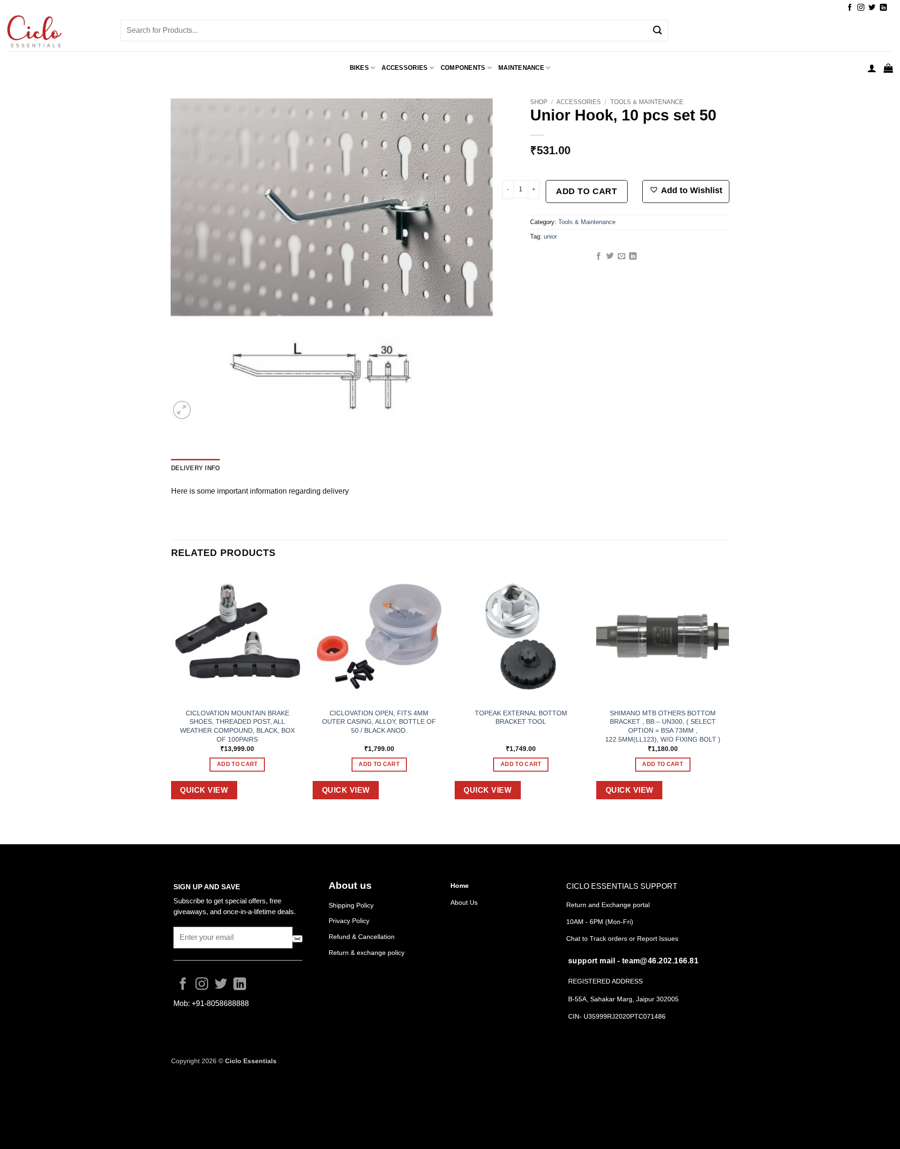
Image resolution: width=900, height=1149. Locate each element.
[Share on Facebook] (598, 256)
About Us (464, 902)
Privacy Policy (349, 920)
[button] (872, 68)
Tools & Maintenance (646, 101)
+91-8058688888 (220, 1003)
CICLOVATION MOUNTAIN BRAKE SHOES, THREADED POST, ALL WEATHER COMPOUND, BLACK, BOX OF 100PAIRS (237, 726)
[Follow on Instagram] (860, 8)
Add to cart (586, 191)
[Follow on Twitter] (872, 8)
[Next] (728, 692)
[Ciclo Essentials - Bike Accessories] (56, 32)
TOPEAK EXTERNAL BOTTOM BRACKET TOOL (521, 717)
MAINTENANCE (521, 67)
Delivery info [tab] (195, 468)
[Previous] (172, 692)
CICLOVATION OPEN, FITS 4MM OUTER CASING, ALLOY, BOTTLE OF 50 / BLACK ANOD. (379, 721)
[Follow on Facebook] (849, 8)
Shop (539, 101)
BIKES (359, 67)
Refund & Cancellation (363, 936)
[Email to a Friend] (621, 256)
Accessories (578, 101)
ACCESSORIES (405, 67)
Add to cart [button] (237, 764)
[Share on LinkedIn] (633, 256)
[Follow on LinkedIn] (883, 8)
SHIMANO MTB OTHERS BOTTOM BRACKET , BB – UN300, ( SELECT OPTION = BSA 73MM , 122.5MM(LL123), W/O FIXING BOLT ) (662, 726)
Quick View (204, 790)
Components (463, 67)
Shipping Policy (351, 905)
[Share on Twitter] (610, 256)
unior (550, 236)
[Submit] (657, 30)
